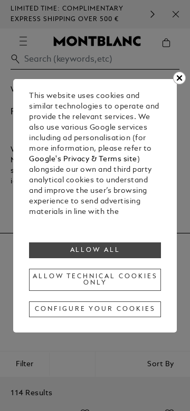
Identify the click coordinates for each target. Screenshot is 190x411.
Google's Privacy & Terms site (83, 159)
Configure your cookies (95, 309)
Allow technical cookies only (95, 279)
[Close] (179, 78)
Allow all (95, 250)
